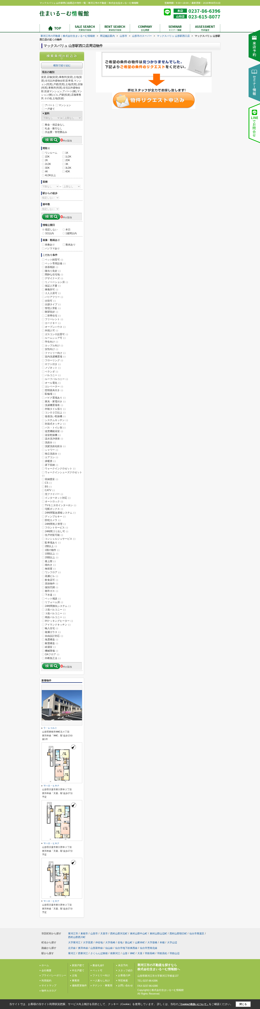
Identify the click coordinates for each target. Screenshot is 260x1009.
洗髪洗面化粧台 (55, 446)
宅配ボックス (54, 508)
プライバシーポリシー (53, 975)
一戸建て (50, 108)
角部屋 (50, 568)
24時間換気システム (58, 606)
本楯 (162, 942)
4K (46, 171)
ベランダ (51, 371)
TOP (57, 28)
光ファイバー (54, 494)
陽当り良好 (53, 270)
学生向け (51, 341)
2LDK (48, 164)
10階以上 (51, 553)
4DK (67, 171)
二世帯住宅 (53, 315)
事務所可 (51, 289)
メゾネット (53, 367)
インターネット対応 (57, 497)
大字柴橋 (152, 942)
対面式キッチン (55, 423)
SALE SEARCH (85, 27)
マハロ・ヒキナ (51, 785)
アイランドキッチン (57, 624)
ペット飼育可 (54, 259)
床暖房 (50, 461)
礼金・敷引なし (53, 128)
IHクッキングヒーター (59, 620)
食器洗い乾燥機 (55, 416)
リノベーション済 (56, 282)
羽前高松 (162, 953)
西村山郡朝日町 (178, 933)
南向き (50, 564)
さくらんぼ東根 (99, 953)
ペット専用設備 (55, 263)
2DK (67, 160)
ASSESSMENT (205, 27)
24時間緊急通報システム (60, 512)
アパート (50, 105)
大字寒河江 (74, 942)
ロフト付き (53, 364)
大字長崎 (110, 942)
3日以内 (49, 233)
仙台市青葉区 (196, 933)
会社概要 (46, 970)
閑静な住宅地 (54, 274)
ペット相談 (53, 598)
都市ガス (51, 591)
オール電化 (53, 382)
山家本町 (140, 942)
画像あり (50, 244)
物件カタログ (48, 990)
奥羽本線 (83, 948)
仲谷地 (99, 942)
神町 (132, 953)
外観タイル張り (55, 408)
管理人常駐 (53, 308)
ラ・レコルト (50, 728)
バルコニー (53, 375)
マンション (65, 105)
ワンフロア (53, 572)
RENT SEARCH (114, 27)
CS (48, 482)
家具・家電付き (55, 401)
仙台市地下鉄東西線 (126, 948)
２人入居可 (53, 293)
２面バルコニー (55, 609)
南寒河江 (115, 953)
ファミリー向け (55, 353)
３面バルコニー (55, 613)
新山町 (128, 942)
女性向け (51, 349)
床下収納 (51, 464)
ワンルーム (51, 152)
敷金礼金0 (98, 965)
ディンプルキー (55, 516)
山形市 (94, 933)
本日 (67, 229)
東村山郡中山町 (138, 933)
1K (66, 152)
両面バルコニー (55, 617)
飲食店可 (51, 579)
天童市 (104, 933)
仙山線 (109, 948)
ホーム (45, 965)
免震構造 (51, 639)
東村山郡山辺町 (158, 933)
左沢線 (72, 948)
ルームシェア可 (55, 337)
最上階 (50, 561)
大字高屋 (88, 942)
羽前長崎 (150, 953)
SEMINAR (175, 27)
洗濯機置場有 (54, 405)
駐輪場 (50, 393)
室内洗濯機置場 (55, 356)
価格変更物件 (79, 985)
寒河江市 (73, 933)
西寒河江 (83, 953)
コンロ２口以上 (55, 412)
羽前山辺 (174, 953)
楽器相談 (51, 267)
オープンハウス (55, 326)
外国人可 (51, 330)
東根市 (84, 933)
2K (46, 160)
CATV (50, 490)
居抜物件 (51, 583)
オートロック (54, 501)
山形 (125, 953)
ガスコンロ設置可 (56, 334)
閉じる (243, 1004)
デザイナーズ (54, 278)
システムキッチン (56, 420)
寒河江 (72, 953)
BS (48, 486)
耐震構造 (51, 643)
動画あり (71, 244)
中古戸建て (78, 970)
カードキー (53, 323)
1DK (47, 156)
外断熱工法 (53, 658)
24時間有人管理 (55, 523)
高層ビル (51, 576)
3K (66, 164)
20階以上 (51, 557)
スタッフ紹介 (125, 970)
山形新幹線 (96, 948)
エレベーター (54, 386)
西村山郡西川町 (76, 937)
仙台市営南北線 (148, 948)
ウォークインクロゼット (60, 468)
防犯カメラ (53, 520)
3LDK (68, 167)
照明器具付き (54, 390)
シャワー (51, 449)
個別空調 (51, 587)
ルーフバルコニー (56, 379)
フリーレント (54, 319)
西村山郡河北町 (119, 933)
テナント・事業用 (102, 985)
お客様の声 (124, 975)
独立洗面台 (53, 453)
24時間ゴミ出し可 (56, 531)
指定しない (51, 229)
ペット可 (97, 970)
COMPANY (145, 27)
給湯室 (50, 647)
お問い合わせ (125, 985)
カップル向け (54, 345)
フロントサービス (56, 527)
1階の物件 (52, 550)
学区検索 (123, 980)
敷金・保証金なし (55, 124)
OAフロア (52, 654)
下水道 (50, 594)
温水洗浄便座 (54, 438)
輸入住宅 (51, 628)
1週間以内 (71, 233)
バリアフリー (54, 297)
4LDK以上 (50, 175)
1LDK (68, 156)
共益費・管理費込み (56, 132)
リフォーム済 (54, 602)
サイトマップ (48, 985)
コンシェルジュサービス (60, 538)
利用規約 (46, 980)
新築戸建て (78, 965)
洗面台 (50, 442)
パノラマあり (52, 248)
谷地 (120, 942)
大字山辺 (172, 942)
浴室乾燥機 (53, 435)
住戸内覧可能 (54, 535)
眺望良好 (51, 311)
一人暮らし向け (101, 980)
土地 (74, 975)
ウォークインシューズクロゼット (62, 474)
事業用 (75, 980)
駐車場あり (53, 542)
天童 (139, 953)
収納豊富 (51, 479)
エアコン (51, 457)
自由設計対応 (54, 635)
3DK (47, 167)
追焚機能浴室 (54, 431)
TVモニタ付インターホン (60, 505)
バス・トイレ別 (55, 427)
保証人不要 (53, 285)
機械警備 (51, 650)
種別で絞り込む (62, 65)
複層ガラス (53, 632)
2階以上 (51, 546)
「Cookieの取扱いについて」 (193, 1004)
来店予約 (123, 965)
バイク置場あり (55, 397)
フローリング (54, 360)
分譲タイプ (53, 304)
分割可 (50, 300)
